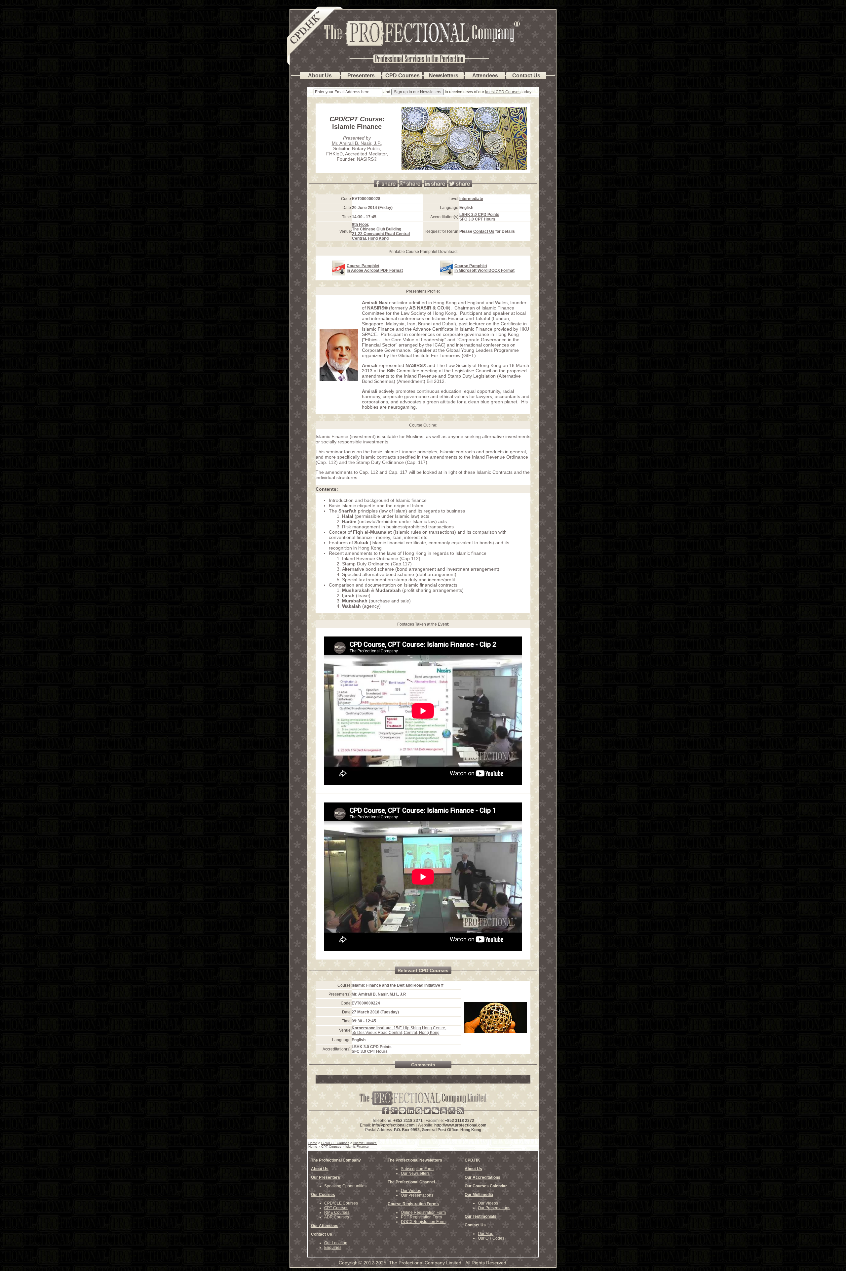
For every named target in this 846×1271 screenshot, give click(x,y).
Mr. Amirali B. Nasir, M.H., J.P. (379, 994)
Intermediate (471, 198)
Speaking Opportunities (345, 1186)
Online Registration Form (423, 1212)
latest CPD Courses (502, 92)
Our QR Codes (491, 1238)
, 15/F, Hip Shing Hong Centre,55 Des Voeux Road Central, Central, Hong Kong (399, 1030)
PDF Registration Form (421, 1217)
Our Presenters (325, 1177)
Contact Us (483, 231)
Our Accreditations (482, 1177)
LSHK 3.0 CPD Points (479, 214)
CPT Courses (336, 1208)
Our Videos (411, 1190)
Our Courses (323, 1194)
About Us (319, 1169)
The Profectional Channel (411, 1182)
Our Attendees (324, 1225)
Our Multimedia (479, 1194)
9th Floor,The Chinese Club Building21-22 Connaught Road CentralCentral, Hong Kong (381, 231)
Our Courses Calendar (486, 1186)
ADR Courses (336, 1217)
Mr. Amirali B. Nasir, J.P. (356, 143)
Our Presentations (417, 1195)
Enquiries (332, 1247)
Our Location (335, 1243)
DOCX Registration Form (423, 1221)
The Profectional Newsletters (415, 1160)
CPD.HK (472, 1160)
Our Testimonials (480, 1216)
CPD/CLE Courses (341, 1203)
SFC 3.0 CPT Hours (477, 219)
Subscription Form (417, 1169)
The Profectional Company (336, 1160)
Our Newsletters (415, 1173)
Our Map (485, 1233)
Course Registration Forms (413, 1204)
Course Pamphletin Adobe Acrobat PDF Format (375, 268)
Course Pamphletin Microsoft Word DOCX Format (484, 268)
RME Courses (336, 1212)
